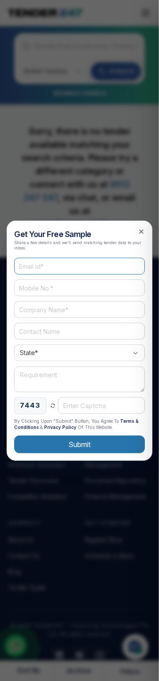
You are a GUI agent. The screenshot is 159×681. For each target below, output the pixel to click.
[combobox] (79, 352)
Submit (79, 444)
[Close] (141, 231)
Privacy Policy (60, 426)
